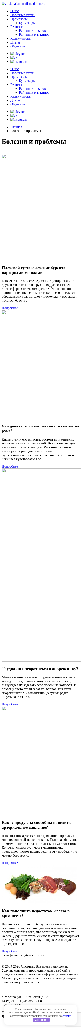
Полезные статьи (22, 15)
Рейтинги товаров (32, 30)
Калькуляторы (20, 38)
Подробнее (10, 308)
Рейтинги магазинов (34, 34)
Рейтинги (17, 27)
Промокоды (19, 19)
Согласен (41, 1019)
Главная (16, 127)
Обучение (17, 46)
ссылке (66, 1015)
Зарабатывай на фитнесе (27, 3)
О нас (14, 11)
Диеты (15, 42)
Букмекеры (27, 23)
